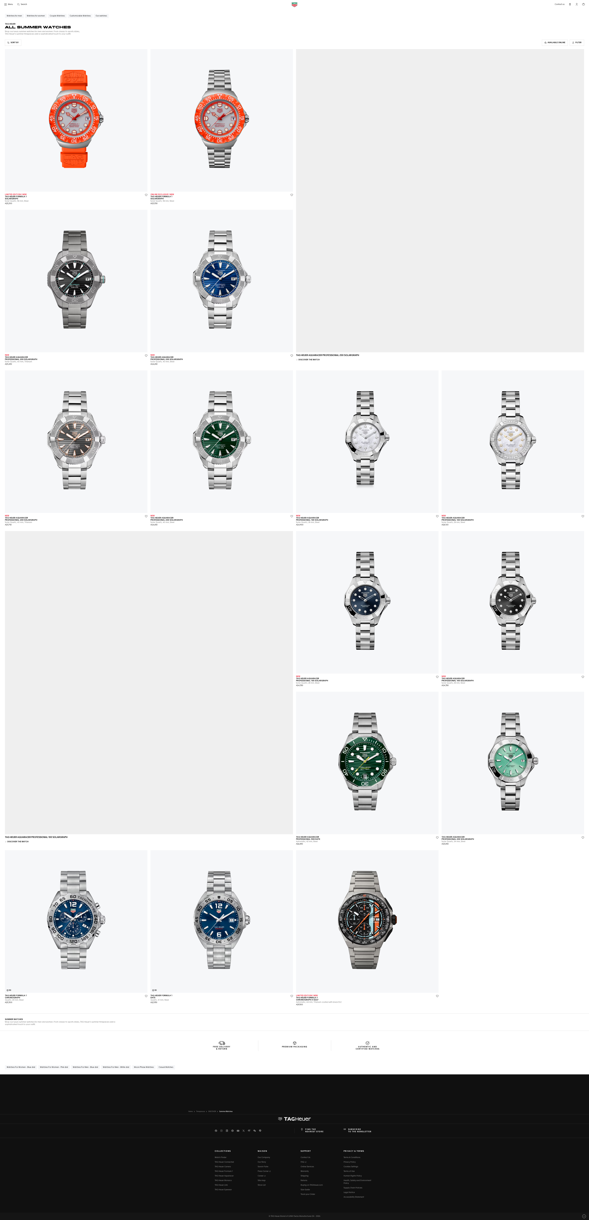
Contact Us (305, 1157)
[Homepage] (294, 4)
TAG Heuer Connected (224, 1162)
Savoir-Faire (263, 1167)
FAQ (303, 1162)
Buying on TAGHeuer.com (312, 1185)
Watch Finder (220, 1157)
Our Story (262, 1162)
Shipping (304, 1176)
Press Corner (263, 1171)
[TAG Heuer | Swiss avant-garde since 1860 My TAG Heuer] (294, 1119)
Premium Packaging (294, 1047)
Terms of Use (349, 1171)
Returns (304, 1180)
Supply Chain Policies (353, 1188)
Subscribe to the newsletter (359, 1131)
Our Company (264, 1157)
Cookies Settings (351, 1167)
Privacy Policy (350, 1162)
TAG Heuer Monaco (223, 1180)
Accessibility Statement (354, 1197)
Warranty (305, 1171)
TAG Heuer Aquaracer (224, 1176)
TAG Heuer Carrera (223, 1167)
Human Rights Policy (353, 1176)
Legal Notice (349, 1192)
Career (261, 1176)
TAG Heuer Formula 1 (224, 1171)
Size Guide (305, 1190)
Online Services (307, 1167)
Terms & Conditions (352, 1157)
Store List (262, 1185)
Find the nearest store (314, 1131)
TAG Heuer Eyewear (223, 1190)
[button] (576, 4)
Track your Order (308, 1194)
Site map (262, 1180)
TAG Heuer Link (221, 1185)
